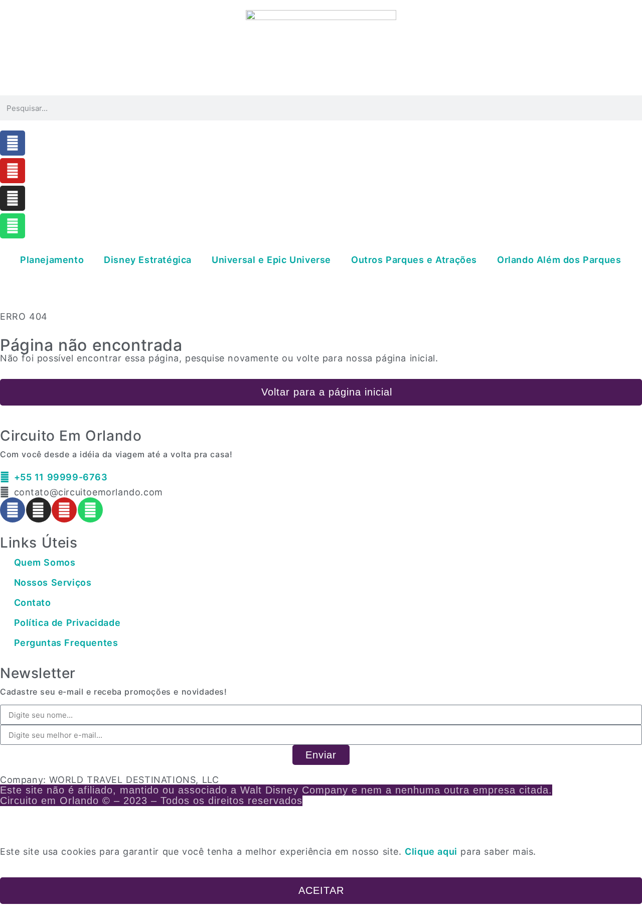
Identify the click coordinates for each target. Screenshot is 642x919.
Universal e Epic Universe (271, 259)
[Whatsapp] (12, 225)
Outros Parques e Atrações (414, 259)
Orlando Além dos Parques (559, 259)
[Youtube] (12, 170)
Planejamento (52, 259)
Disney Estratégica (148, 259)
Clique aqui (431, 851)
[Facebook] (12, 143)
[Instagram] (12, 198)
